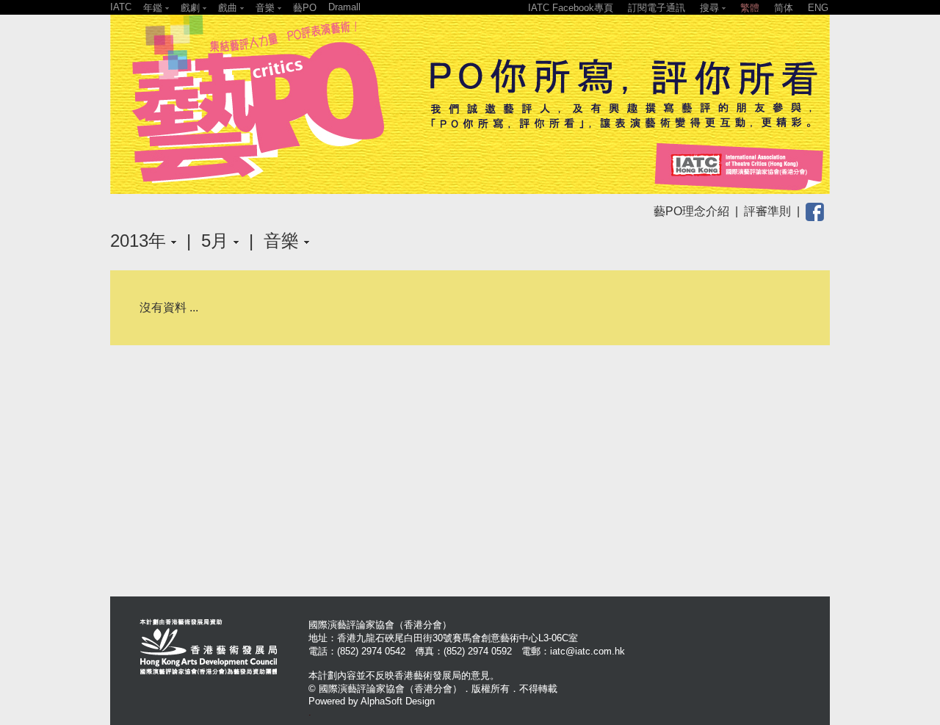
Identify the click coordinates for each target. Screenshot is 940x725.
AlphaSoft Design (398, 701)
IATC (120, 6)
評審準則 (767, 211)
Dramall (344, 6)
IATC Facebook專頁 (570, 7)
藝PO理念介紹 (691, 211)
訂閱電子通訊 (656, 7)
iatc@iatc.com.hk (587, 651)
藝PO (305, 7)
